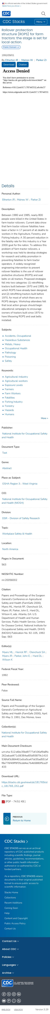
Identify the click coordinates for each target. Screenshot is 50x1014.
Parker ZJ (41, 60)
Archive (6, 973)
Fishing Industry (13, 401)
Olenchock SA (37, 652)
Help (7, 913)
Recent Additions (13, 902)
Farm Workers (13, 393)
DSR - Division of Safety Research (21, 518)
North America (10, 549)
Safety (8, 361)
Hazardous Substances (17, 340)
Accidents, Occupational (18, 336)
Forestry (9, 406)
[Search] (44, 13)
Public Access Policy (15, 923)
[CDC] (6, 13)
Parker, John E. (22, 656)
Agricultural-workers (16, 381)
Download (8, 64)
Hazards (9, 410)
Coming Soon (11, 908)
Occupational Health (16, 348)
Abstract (7, 468)
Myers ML (7, 652)
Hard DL (37, 656)
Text (4, 452)
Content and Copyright (16, 918)
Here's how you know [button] (11, 6)
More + (44, 418)
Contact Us (10, 928)
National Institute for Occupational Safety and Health (24, 734)
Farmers (9, 389)
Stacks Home (11, 892)
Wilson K (7, 659)
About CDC (9, 949)
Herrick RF (21, 652)
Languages (9, 965)
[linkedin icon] (19, 994)
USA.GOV (18, 1009)
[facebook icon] (4, 994)
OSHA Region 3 (11, 483)
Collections (10, 897)
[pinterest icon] (9, 1001)
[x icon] (9, 994)
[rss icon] (19, 1001)
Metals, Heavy (12, 344)
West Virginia (29, 483)
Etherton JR (11, 60)
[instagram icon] (14, 994)
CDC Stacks (14, 841)
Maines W (27, 60)
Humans (9, 414)
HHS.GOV (6, 1009)
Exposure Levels (14, 385)
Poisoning (10, 356)
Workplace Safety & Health (17, 533)
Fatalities (10, 397)
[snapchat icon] (14, 1001)
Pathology (10, 352)
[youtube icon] (4, 1001)
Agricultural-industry (16, 376)
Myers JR (7, 656)
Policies (6, 957)
